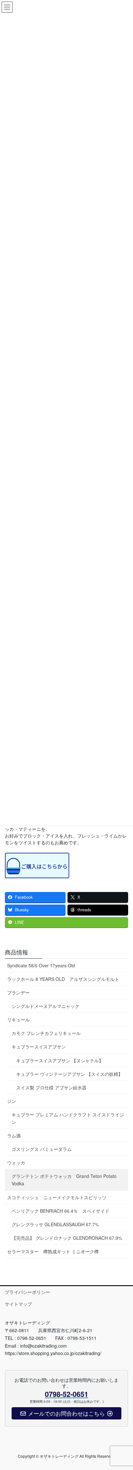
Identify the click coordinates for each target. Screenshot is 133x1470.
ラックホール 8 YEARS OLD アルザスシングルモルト (63, 979)
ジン (11, 1101)
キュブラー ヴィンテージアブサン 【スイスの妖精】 (69, 1074)
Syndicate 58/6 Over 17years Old (41, 965)
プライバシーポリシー (27, 1292)
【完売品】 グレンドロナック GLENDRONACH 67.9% (67, 1238)
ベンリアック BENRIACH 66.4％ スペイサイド (60, 1211)
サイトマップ (18, 1304)
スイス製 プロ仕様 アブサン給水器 (51, 1087)
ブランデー (18, 992)
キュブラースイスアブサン (39, 1046)
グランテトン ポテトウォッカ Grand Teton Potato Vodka (64, 1180)
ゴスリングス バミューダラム (42, 1149)
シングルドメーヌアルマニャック (45, 1006)
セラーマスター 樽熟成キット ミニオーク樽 (53, 1251)
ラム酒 (14, 1135)
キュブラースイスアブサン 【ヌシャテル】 (59, 1060)
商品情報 (16, 952)
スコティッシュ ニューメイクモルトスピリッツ (57, 1197)
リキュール (18, 1019)
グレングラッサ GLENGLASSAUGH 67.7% (55, 1224)
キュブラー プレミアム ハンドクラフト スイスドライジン (68, 1118)
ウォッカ (16, 1162)
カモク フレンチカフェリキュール (46, 1033)
